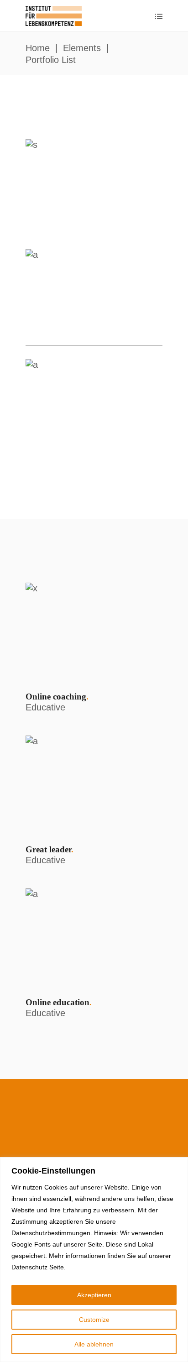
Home (38, 48)
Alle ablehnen (94, 1344)
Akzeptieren (94, 1295)
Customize (94, 1319)
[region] (94, 1259)
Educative (45, 707)
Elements (82, 48)
